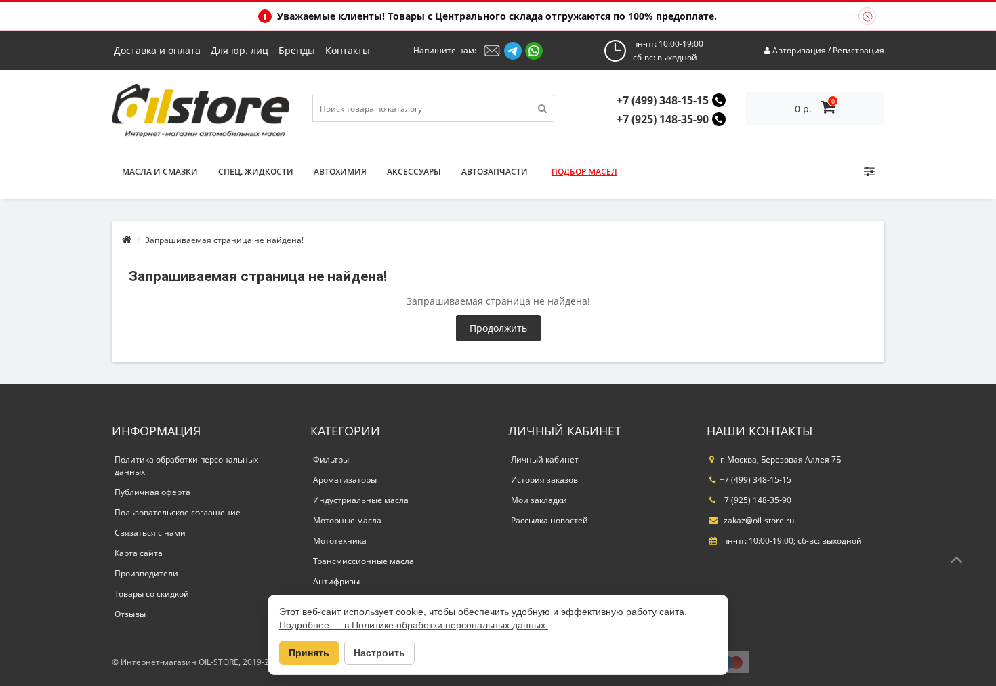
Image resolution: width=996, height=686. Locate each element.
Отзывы (130, 614)
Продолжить (498, 328)
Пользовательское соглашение (178, 512)
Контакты (347, 50)
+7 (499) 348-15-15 (663, 100)
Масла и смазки (160, 171)
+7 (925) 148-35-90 (663, 119)
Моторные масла (347, 520)
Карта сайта (139, 553)
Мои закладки (539, 500)
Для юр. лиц (239, 50)
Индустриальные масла (361, 500)
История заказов (544, 480)
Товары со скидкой (152, 593)
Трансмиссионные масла (363, 561)
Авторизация (799, 50)
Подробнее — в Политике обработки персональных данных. (413, 625)
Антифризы (336, 581)
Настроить (379, 652)
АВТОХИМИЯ (340, 171)
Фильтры (331, 459)
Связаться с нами (150, 532)
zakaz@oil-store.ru (758, 520)
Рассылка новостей (549, 520)
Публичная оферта (152, 492)
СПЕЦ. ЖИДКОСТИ (255, 171)
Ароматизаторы (345, 480)
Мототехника (340, 540)
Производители (146, 573)
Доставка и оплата (157, 50)
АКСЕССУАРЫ (414, 171)
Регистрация (858, 50)
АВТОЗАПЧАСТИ (494, 171)
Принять (309, 652)
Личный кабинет (545, 459)
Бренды (296, 50)
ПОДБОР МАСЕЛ (584, 171)
